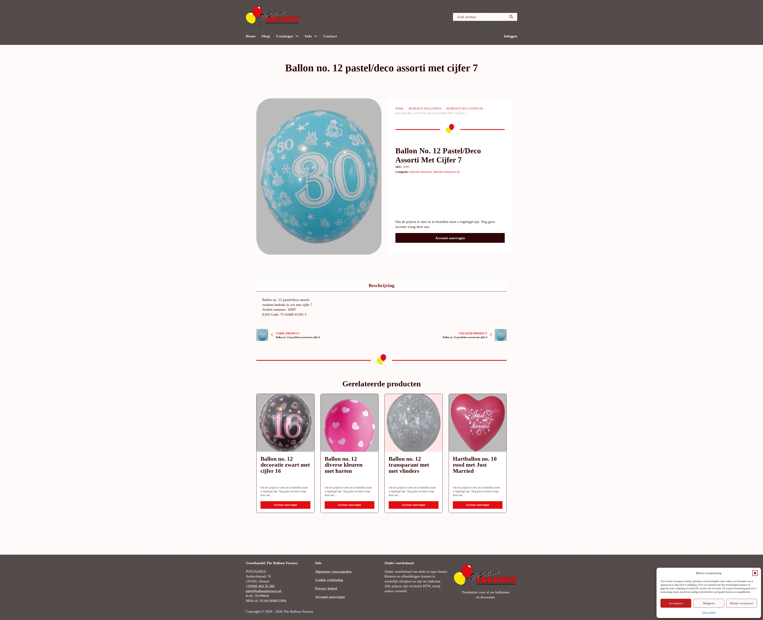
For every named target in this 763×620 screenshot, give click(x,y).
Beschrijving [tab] (381, 285)
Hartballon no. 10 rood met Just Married (475, 465)
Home (251, 36)
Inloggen (510, 36)
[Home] (273, 17)
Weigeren (709, 603)
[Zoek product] (511, 17)
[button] (755, 573)
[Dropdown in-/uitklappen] (297, 36)
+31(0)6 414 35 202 (260, 586)
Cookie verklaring (329, 580)
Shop (266, 36)
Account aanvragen (450, 238)
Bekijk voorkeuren (741, 603)
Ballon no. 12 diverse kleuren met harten (343, 465)
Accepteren (676, 603)
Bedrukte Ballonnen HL (465, 108)
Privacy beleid (709, 612)
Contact (330, 36)
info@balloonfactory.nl (263, 591)
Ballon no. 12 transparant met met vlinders (409, 465)
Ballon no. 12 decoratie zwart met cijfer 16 (285, 465)
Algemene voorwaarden (333, 572)
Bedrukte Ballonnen (425, 108)
